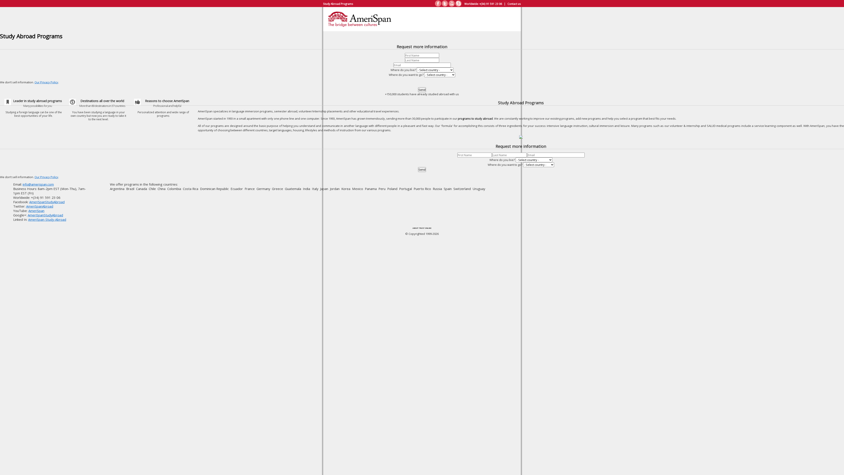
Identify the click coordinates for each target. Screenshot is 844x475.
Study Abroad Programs (338, 3)
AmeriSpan (36, 210)
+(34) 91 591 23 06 (490, 3)
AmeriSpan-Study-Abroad (47, 219)
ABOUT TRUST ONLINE (422, 228)
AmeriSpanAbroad (39, 206)
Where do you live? (403, 70)
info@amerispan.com (38, 184)
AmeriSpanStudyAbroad (47, 202)
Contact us (514, 3)
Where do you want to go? (406, 75)
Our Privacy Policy (46, 82)
